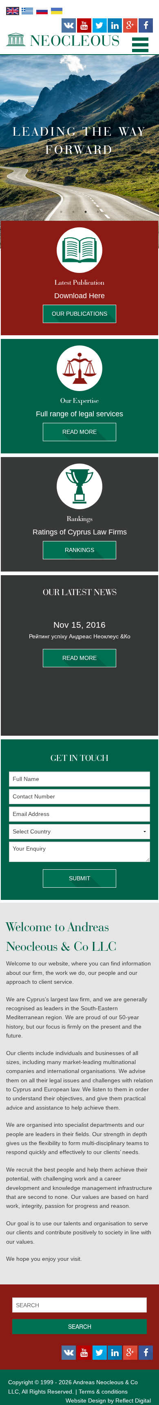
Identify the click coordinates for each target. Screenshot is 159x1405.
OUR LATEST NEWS (80, 592)
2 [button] (73, 212)
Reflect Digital (133, 1400)
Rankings (79, 550)
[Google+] (130, 25)
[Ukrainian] (56, 10)
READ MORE (79, 658)
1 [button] (61, 212)
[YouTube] (84, 25)
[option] (79, 151)
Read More (79, 432)
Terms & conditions (103, 1391)
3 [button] (86, 212)
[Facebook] (145, 25)
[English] (12, 10)
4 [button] (98, 212)
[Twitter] (99, 25)
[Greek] (27, 10)
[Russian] (42, 10)
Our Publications (79, 313)
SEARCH (79, 1326)
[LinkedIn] (114, 25)
